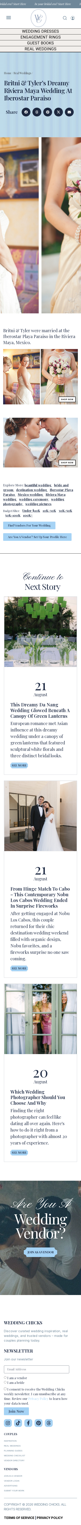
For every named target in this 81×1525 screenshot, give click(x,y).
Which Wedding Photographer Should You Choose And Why (37, 1097)
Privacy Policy (38, 1399)
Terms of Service (19, 1518)
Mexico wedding (30, 494)
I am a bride (15, 1383)
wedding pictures (38, 504)
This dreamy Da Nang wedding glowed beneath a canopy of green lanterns (40, 710)
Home (7, 73)
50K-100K (12, 515)
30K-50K (65, 511)
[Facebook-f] (28, 1423)
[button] (26, 112)
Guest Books (40, 43)
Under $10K (31, 511)
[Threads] (49, 1423)
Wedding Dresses (40, 31)
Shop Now (67, 399)
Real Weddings (40, 49)
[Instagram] (8, 1423)
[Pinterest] (38, 1423)
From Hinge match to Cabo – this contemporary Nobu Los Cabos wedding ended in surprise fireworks (40, 897)
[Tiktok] (18, 1423)
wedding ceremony (33, 499)
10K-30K (49, 511)
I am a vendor (17, 1378)
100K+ (28, 515)
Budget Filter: (11, 511)
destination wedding (31, 490)
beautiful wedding (38, 485)
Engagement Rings (40, 37)
